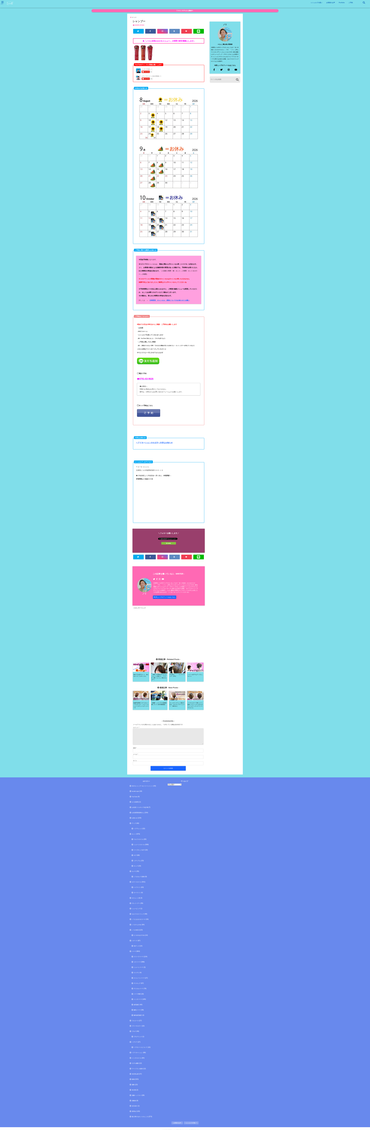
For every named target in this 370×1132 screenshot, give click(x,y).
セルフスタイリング (138, 914)
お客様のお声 (330, 2)
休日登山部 (135, 1074)
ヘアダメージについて (140, 1047)
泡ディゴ (136, 946)
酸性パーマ (137, 1010)
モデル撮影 (135, 1063)
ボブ (135, 855)
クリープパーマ (138, 956)
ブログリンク (138, 1036)
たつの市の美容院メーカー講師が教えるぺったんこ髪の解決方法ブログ (180, 1129)
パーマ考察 (137, 994)
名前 (135, 748)
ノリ (144, 593)
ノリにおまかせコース (138, 919)
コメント (136, 727)
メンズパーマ (138, 999)
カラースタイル (136, 882)
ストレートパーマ (139, 978)
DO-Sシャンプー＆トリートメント (142, 786)
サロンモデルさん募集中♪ (185, 10)
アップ (134, 823)
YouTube (134, 796)
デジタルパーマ (138, 988)
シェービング (136, 908)
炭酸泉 (134, 1100)
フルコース (135, 1020)
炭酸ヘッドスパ (136, 1095)
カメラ (134, 871)
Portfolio (342, 2)
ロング (136, 866)
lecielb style (135, 791)
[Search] (237, 79)
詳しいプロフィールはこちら (165, 597)
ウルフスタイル (138, 839)
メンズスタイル (136, 1058)
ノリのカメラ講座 (139, 876)
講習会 (134, 1111)
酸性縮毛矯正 (138, 1015)
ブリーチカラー (136, 1026)
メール (135, 754)
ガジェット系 (136, 898)
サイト (135, 760)
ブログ (134, 1031)
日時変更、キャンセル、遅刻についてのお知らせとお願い (170, 300)
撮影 (133, 1084)
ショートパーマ (138, 967)
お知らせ (134, 818)
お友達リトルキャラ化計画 (140, 807)
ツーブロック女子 (139, 850)
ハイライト (137, 887)
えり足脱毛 (135, 802)
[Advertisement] (168, 629)
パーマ (134, 951)
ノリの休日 (135, 930)
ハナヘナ (134, 940)
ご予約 (351, 2)
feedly (169, 543)
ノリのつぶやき (136, 924)
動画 (133, 1079)
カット (134, 834)
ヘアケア (134, 1042)
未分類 (134, 1090)
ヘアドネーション (137, 1052)
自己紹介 (134, 1106)
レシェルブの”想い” (191, 1123)
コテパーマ (137, 962)
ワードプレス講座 (137, 1068)
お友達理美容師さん (138, 812)
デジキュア (137, 983)
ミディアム (137, 860)
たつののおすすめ (139, 935)
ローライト (137, 892)
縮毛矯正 (136, 1004)
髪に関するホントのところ (140, 1116)
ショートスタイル (139, 844)
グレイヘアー (136, 903)
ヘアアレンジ (138, 828)
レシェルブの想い (316, 2)
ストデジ (136, 972)
